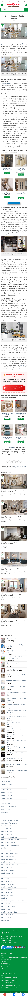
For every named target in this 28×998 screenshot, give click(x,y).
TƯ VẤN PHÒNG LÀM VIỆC (8, 887)
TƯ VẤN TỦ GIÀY (5, 909)
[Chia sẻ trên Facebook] (10, 461)
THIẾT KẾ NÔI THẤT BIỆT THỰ (9, 837)
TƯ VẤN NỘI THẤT (6, 879)
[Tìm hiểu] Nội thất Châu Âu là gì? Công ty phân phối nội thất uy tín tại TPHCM (13, 490)
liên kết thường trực (17, 467)
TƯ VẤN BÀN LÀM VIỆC (7, 856)
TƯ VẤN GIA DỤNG (6, 867)
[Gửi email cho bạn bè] (15, 461)
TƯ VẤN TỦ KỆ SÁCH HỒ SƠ (9, 912)
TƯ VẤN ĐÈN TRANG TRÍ (8, 862)
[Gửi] (25, 9)
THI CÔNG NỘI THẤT (6, 831)
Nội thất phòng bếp (6, 790)
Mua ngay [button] (7, 173)
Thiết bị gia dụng (5, 809)
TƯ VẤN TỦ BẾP (5, 903)
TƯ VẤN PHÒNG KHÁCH (7, 884)
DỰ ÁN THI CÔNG (6, 826)
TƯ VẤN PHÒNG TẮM (7, 892)
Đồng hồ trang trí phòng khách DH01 (7, 169)
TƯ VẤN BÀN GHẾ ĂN (7, 851)
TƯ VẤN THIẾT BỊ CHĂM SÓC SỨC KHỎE (12, 901)
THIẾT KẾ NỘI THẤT (6, 834)
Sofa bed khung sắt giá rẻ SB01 (7, 438)
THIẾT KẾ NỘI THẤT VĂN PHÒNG (10, 845)
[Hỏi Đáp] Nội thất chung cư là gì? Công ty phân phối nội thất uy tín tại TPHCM (13, 594)
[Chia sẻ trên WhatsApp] (7, 461)
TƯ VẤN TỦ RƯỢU (6, 917)
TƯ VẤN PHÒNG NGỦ (7, 890)
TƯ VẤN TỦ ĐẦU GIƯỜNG (8, 906)
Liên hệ (3, 968)
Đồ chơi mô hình (5, 781)
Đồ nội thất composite (7, 784)
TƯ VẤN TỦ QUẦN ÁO (7, 915)
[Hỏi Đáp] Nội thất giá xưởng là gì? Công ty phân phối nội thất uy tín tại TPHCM (13, 542)
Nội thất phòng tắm (6, 798)
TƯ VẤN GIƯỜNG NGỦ (7, 870)
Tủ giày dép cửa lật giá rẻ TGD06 (7, 414)
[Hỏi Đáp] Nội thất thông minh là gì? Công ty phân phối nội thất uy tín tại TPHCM (14, 620)
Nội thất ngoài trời (6, 787)
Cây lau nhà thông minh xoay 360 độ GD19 (21, 169)
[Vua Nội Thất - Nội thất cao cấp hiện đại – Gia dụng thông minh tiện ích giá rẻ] (14, 5)
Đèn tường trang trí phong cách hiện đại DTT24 (20, 193)
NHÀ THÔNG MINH (6, 828)
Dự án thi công (5, 966)
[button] (2, 5)
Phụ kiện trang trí (5, 803)
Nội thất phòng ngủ (6, 795)
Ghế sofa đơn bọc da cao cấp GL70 (21, 414)
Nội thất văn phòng (6, 801)
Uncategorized (5, 812)
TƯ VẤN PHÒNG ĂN (6, 881)
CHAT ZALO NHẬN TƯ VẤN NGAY (15, 388)
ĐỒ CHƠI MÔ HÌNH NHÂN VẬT (9, 823)
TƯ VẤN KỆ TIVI (5, 876)
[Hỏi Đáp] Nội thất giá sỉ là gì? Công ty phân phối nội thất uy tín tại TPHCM (13, 568)
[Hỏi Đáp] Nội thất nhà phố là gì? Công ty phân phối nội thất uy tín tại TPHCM (14, 516)
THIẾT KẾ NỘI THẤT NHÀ (8, 842)
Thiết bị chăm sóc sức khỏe (8, 806)
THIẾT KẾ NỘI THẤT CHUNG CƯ (10, 840)
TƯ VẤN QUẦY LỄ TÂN (7, 895)
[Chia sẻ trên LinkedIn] (20, 461)
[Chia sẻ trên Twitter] (12, 461)
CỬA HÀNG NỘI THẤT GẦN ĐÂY (14, 14)
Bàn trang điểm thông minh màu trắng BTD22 (7, 192)
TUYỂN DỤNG (5, 920)
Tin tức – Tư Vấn (5, 965)
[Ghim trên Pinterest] (18, 461)
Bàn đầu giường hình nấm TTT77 (21, 438)
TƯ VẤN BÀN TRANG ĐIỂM (8, 859)
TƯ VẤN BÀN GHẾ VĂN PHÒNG (9, 853)
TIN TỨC (3, 848)
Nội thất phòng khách (7, 792)
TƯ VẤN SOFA (5, 898)
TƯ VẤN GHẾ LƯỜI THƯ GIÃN (9, 865)
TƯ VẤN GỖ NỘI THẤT (7, 873)
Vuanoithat (11, 447)
